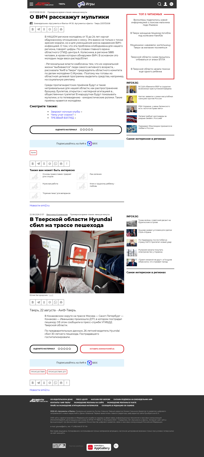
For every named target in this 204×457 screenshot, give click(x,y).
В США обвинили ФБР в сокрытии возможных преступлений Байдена (154, 88)
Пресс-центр (82, 399)
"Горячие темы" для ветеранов (56, 193)
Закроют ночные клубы (65, 111)
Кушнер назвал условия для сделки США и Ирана (155, 231)
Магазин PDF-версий (100, 399)
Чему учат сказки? (62, 114)
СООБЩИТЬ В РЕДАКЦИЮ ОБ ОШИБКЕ (118, 406)
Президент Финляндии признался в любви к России (155, 127)
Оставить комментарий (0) (102, 349)
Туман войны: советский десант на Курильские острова (154, 221)
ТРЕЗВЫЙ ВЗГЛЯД (62, 117)
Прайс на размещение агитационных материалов (74, 406)
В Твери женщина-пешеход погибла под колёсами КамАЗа (150, 34)
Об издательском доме (61, 399)
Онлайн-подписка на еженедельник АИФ (132, 399)
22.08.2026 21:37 (37, 214)
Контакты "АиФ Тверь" (60, 403)
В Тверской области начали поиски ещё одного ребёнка (150, 70)
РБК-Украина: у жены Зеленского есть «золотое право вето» (154, 107)
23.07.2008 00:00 (37, 12)
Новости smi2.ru (40, 205)
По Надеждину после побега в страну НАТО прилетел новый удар (154, 241)
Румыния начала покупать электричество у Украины (150, 251)
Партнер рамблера (76, 446)
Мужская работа (50, 184)
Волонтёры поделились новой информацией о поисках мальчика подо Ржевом (150, 22)
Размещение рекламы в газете (121, 403)
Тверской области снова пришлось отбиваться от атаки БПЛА (150, 58)
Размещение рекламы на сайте (89, 403)
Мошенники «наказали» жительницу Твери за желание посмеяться (150, 46)
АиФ (51, 295)
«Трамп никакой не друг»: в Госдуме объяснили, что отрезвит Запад (155, 261)
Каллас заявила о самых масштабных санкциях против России (155, 97)
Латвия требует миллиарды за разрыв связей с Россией (152, 117)
